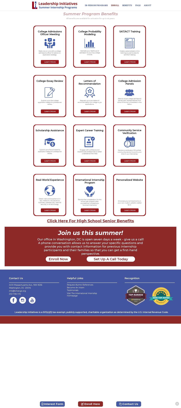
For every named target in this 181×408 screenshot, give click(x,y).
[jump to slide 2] (50, 62)
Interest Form (53, 404)
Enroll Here (92, 404)
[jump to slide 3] (90, 62)
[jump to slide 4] (130, 62)
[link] (13, 300)
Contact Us (130, 404)
